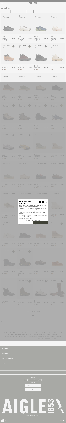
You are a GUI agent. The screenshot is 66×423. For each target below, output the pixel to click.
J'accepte (41, 222)
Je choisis (25, 222)
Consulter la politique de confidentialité (25, 218)
